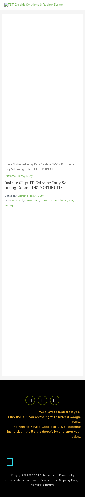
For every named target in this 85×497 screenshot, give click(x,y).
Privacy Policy (49, 480)
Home (8, 164)
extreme (54, 200)
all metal (17, 200)
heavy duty (67, 200)
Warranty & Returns (42, 484)
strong (9, 205)
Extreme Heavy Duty (27, 164)
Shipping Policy (69, 480)
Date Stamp (31, 200)
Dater (44, 200)
